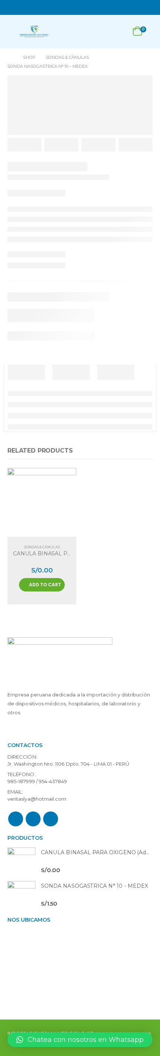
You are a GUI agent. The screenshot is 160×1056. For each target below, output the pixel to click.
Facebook (15, 818)
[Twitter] (138, 7)
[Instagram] (148, 7)
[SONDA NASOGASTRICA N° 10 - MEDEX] (21, 895)
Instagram (50, 818)
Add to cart (45, 584)
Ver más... (20, 730)
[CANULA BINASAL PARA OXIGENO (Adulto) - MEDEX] (21, 861)
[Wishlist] (119, 32)
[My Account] (101, 32)
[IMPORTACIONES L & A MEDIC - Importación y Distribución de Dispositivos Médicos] (34, 32)
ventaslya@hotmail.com (36, 799)
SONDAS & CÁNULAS (42, 547)
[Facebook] (128, 7)
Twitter (33, 818)
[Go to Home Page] (10, 57)
